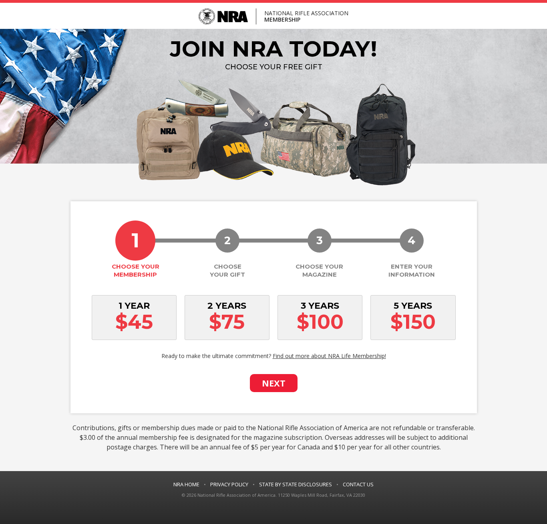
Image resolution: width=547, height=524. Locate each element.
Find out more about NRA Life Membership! (329, 356)
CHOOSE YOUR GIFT (227, 256)
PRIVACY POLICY (229, 484)
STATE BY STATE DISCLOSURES (295, 484)
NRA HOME (186, 484)
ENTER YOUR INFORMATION (411, 256)
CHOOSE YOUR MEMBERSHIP (124, 249)
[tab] (136, 249)
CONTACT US (358, 484)
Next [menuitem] (274, 383)
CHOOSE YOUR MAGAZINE (319, 256)
